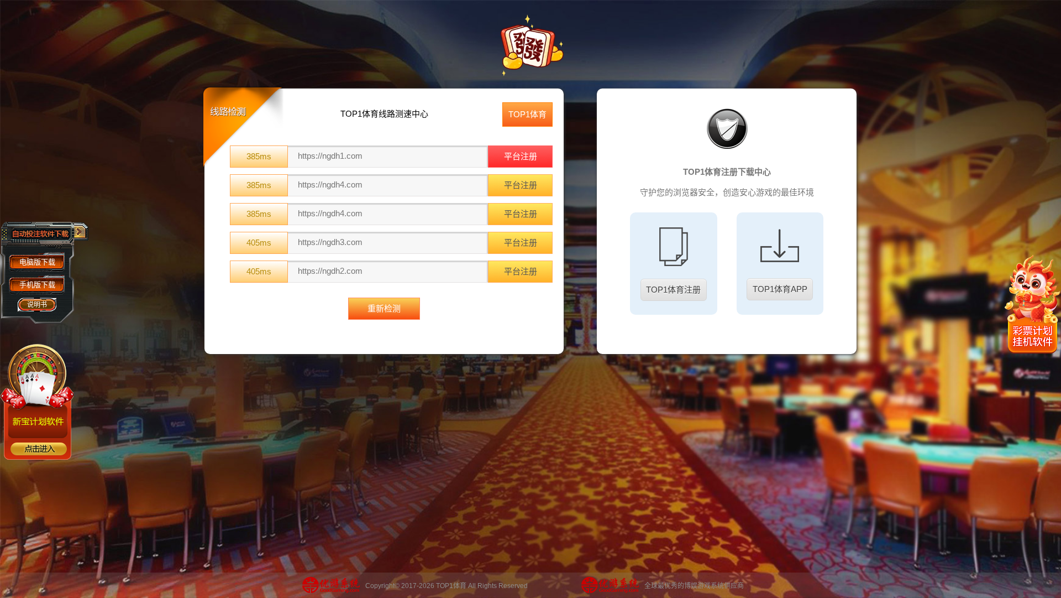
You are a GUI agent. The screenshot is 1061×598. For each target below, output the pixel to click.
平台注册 (520, 156)
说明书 (37, 305)
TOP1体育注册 (673, 289)
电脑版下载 (37, 262)
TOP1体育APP (780, 289)
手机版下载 (37, 284)
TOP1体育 (527, 114)
